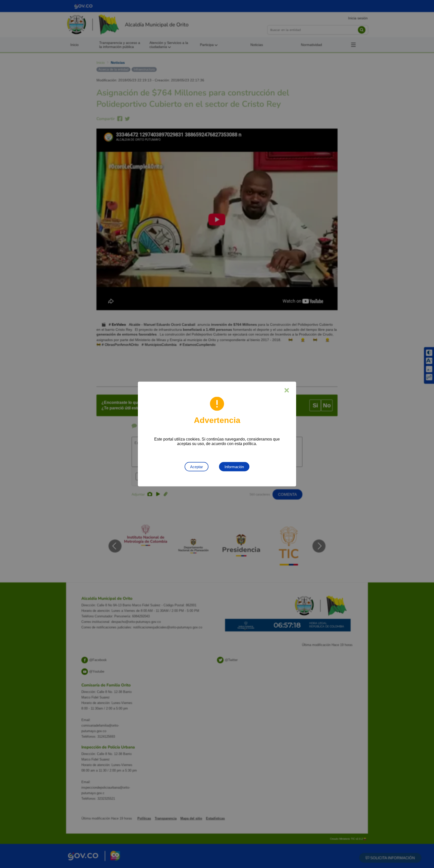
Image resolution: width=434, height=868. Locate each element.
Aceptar (196, 467)
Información (234, 467)
